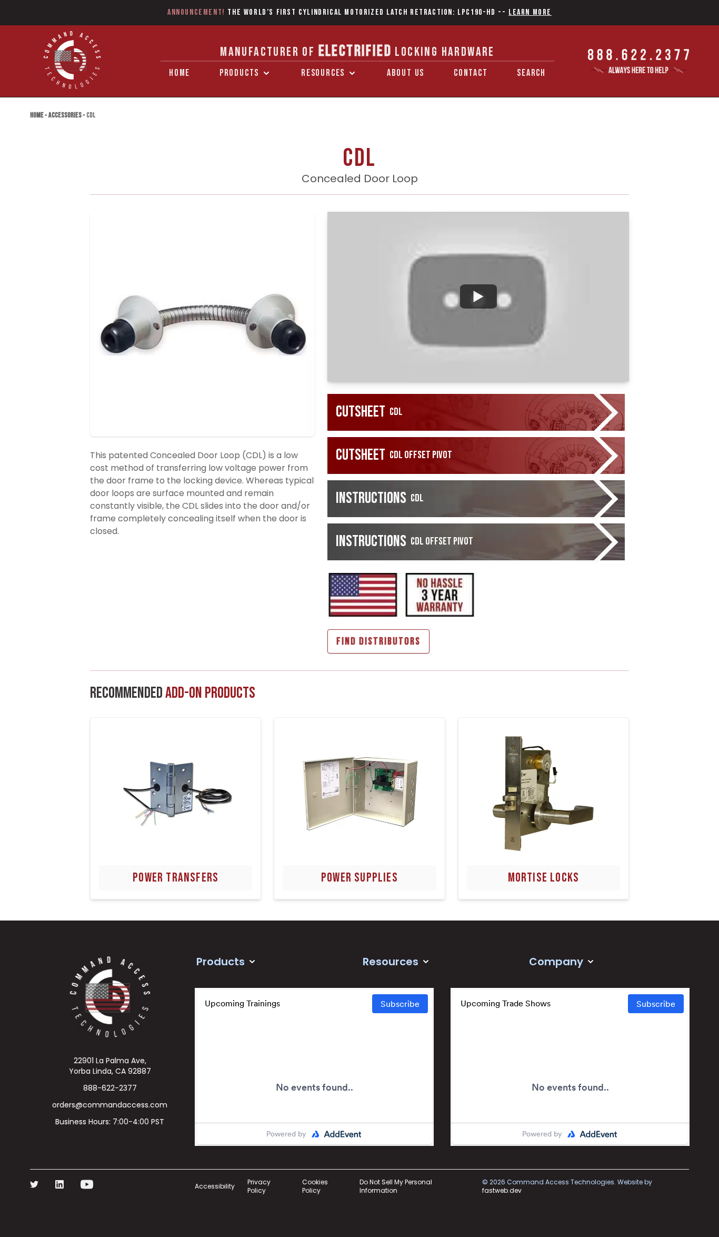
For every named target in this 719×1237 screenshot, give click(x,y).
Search (531, 72)
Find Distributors (378, 641)
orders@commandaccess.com (109, 1105)
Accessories (65, 115)
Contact (471, 72)
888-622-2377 (110, 1088)
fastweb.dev (502, 1190)
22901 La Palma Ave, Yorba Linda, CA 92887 (110, 1065)
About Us (405, 72)
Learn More (530, 12)
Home (179, 72)
